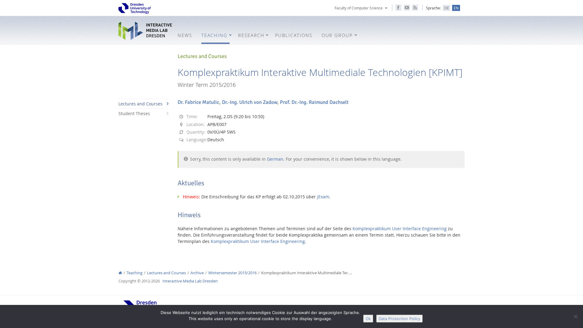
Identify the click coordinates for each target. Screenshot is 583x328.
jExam (323, 197)
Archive (197, 272)
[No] (575, 316)
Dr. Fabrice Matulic (198, 102)
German (275, 159)
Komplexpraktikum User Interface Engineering (400, 228)
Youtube (407, 8)
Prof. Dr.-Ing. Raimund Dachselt (314, 102)
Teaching (134, 272)
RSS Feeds (415, 8)
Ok (368, 318)
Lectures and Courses (140, 104)
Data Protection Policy (399, 318)
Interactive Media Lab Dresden (145, 31)
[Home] (120, 273)
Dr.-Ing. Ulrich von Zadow (249, 102)
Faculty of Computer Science (359, 7)
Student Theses (134, 113)
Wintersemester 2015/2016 (232, 272)
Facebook (398, 8)
